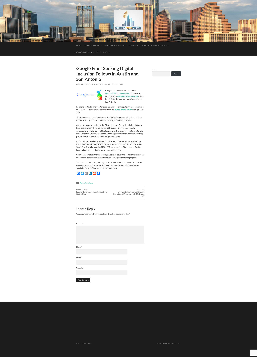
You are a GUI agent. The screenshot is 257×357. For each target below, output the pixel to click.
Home (78, 45)
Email (79, 257)
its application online (123, 110)
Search (154, 70)
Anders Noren (170, 343)
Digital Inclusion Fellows (127, 96)
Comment (80, 223)
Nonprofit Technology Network (118, 93)
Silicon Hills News (92, 45)
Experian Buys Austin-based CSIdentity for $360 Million (92, 192)
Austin (82, 183)
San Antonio (89, 183)
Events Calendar (103, 52)
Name (79, 247)
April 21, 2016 (81, 84)
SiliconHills (87, 343)
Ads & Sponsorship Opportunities (155, 45)
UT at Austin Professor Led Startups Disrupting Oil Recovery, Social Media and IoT (128, 193)
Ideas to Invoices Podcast (114, 45)
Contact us (133, 45)
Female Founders (83, 52)
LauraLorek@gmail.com (100, 84)
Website (79, 268)
